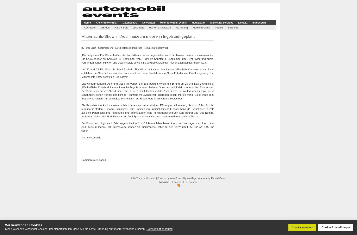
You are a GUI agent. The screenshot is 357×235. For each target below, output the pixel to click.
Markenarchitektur (160, 27)
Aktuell (105, 27)
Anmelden (164, 182)
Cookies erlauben (302, 227)
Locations (138, 27)
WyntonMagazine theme (195, 178)
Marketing (182, 27)
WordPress (175, 178)
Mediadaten (198, 22)
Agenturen (90, 27)
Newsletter (148, 22)
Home (87, 22)
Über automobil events (173, 22)
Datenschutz (130, 22)
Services (233, 27)
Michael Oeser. (218, 178)
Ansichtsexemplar (107, 22)
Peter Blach (90, 48)
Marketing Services (221, 22)
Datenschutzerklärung (159, 228)
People (219, 27)
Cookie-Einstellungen (336, 227)
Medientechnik (201, 27)
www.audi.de (94, 137)
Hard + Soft (121, 27)
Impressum (259, 22)
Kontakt (243, 22)
